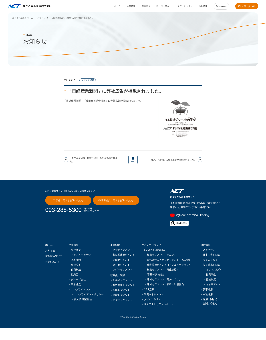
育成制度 (211, 279)
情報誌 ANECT (53, 256)
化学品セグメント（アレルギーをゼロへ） (170, 264)
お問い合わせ (248, 6)
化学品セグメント (122, 249)
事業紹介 (146, 6)
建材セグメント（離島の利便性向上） (168, 284)
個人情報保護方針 (84, 299)
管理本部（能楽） (157, 274)
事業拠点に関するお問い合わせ (117, 200)
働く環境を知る (211, 264)
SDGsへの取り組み (154, 249)
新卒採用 (208, 289)
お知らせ (50, 250)
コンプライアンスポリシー (89, 294)
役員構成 (76, 269)
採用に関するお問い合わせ (210, 301)
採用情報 (203, 6)
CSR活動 (149, 289)
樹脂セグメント (121, 259)
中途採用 (208, 294)
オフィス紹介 (213, 269)
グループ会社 (78, 279)
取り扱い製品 (162, 6)
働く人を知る (210, 259)
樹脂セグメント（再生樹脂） (163, 269)
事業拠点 (76, 284)
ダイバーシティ (152, 299)
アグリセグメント (122, 269)
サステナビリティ (184, 6)
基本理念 (76, 259)
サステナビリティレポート (158, 304)
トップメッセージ (81, 254)
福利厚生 (211, 274)
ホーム (117, 6)
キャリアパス (213, 284)
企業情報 (131, 6)
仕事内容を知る (211, 254)
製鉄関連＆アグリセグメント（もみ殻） (169, 259)
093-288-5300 (63, 210)
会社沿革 (76, 264)
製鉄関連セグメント (124, 254)
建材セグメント (121, 264)
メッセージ (209, 249)
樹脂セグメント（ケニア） (162, 254)
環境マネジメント (154, 294)
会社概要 (76, 249)
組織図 (74, 274)
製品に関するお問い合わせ (70, 200)
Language (222, 6)
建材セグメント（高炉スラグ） (164, 279)
